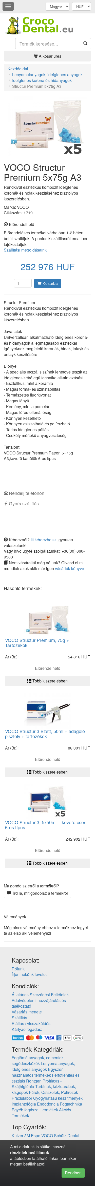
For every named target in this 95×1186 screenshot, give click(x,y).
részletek (18, 1152)
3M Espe (32, 1135)
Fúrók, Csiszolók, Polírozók (53, 1092)
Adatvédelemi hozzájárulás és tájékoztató (39, 1003)
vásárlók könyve (69, 568)
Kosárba (50, 283)
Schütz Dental (66, 1135)
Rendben (73, 1173)
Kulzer (17, 1135)
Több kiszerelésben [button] (49, 681)
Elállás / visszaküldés (31, 1023)
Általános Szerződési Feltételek (40, 994)
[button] (47, 56)
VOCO (47, 1135)
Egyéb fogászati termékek (35, 1110)
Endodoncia (48, 1104)
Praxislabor (22, 1098)
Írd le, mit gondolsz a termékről (39, 893)
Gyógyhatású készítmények (58, 1098)
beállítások (38, 1152)
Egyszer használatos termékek (37, 1072)
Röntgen (34, 1081)
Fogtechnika (71, 1104)
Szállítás (19, 1018)
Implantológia (24, 1104)
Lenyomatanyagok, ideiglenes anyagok (43, 1066)
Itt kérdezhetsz (43, 540)
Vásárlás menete (27, 1012)
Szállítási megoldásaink (25, 250)
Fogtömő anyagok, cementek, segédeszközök (38, 1060)
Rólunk (18, 969)
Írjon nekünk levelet (29, 974)
